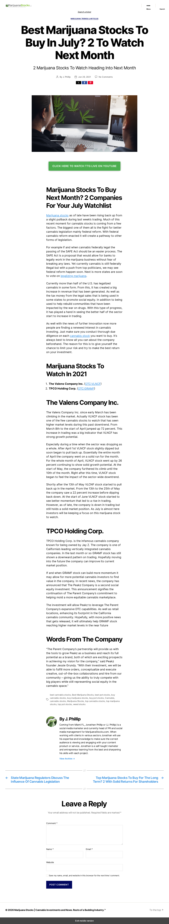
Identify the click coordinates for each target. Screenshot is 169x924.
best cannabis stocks (60, 694)
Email (89, 849)
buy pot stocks (96, 698)
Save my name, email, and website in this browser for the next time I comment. (84, 875)
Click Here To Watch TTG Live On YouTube (84, 166)
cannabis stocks (58, 701)
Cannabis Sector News (127, 7)
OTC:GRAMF (86, 388)
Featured (87, 4)
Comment (51, 823)
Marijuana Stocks (75, 701)
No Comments (106, 77)
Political (117, 4)
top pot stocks (65, 704)
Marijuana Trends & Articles (84, 19)
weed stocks (79, 704)
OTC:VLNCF (93, 383)
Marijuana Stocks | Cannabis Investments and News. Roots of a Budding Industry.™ (60, 910)
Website (50, 862)
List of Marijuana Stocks (69, 4)
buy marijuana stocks (77, 698)
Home (55, 4)
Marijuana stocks (57, 215)
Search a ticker (84, 12)
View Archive (67, 758)
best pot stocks (102, 694)
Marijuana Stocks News (102, 4)
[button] (78, 82)
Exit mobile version (84, 920)
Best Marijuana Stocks (83, 694)
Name (49, 849)
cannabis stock (80, 335)
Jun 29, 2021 (84, 77)
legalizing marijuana (73, 276)
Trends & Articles (129, 4)
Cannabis (109, 698)
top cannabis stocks (95, 701)
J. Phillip (67, 77)
